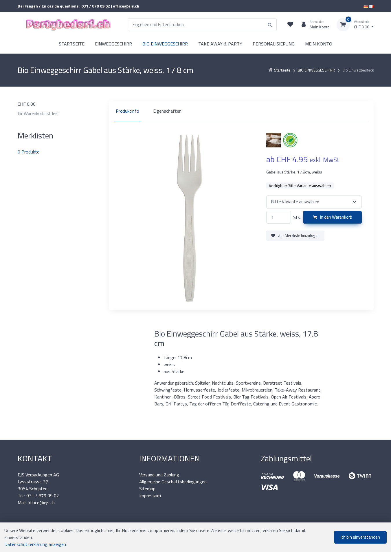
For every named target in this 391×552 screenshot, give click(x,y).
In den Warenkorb (335, 217)
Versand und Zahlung (159, 474)
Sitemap (147, 488)
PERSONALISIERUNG (274, 43)
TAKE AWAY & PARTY (220, 43)
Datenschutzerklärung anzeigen (35, 544)
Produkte (28, 151)
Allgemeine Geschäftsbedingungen (173, 481)
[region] (241, 110)
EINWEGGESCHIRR (113, 43)
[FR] (371, 6)
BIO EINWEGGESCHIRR (165, 43)
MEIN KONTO (318, 43)
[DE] (366, 6)
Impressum (150, 495)
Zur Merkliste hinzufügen (298, 235)
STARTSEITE (72, 43)
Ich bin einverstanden (360, 537)
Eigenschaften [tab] (167, 110)
